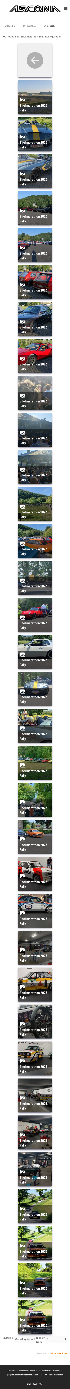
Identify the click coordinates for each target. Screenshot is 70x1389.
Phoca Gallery (59, 1353)
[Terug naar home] (35, 8)
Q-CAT (41, 1384)
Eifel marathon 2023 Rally (33, 108)
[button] (65, 8)
